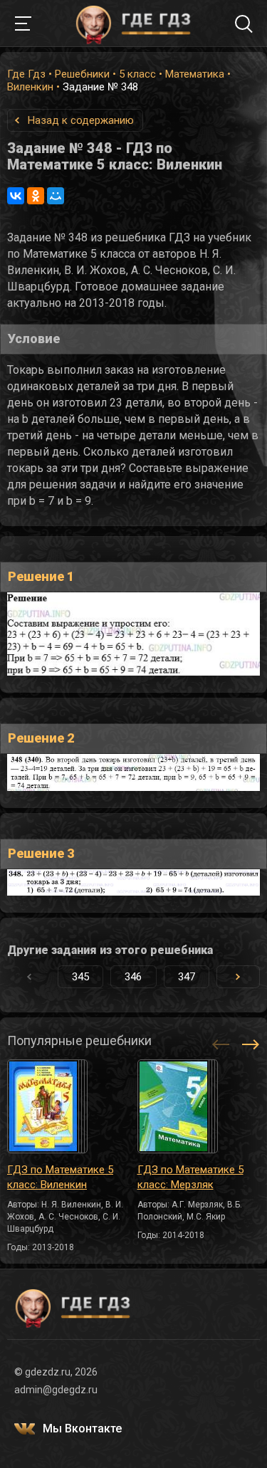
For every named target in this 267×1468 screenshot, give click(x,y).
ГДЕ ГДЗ (134, 23)
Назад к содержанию (81, 120)
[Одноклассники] (35, 195)
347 (186, 976)
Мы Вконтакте (82, 1428)
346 (133, 976)
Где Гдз (26, 74)
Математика (194, 74)
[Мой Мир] (55, 195)
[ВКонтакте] (15, 195)
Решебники (82, 74)
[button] (238, 976)
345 (80, 976)
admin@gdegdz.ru (56, 1389)
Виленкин (30, 86)
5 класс (137, 74)
